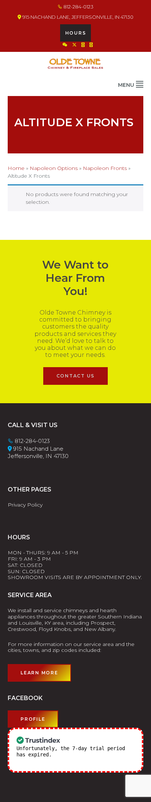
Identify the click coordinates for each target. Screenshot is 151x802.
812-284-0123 (77, 7)
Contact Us (75, 376)
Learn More (39, 672)
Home (16, 168)
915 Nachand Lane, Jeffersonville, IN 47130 (77, 17)
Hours (75, 33)
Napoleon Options (54, 168)
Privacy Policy (25, 504)
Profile (33, 719)
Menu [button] (126, 85)
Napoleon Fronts (105, 168)
